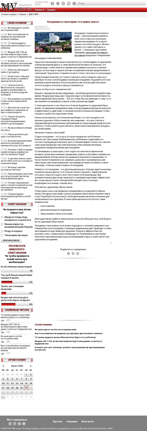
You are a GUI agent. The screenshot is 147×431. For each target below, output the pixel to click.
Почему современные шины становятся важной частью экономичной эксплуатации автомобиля (16, 186)
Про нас (57, 421)
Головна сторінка (8, 14)
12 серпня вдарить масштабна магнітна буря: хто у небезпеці (15, 45)
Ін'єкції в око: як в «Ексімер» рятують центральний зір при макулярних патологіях (16, 63)
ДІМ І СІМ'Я (33, 14)
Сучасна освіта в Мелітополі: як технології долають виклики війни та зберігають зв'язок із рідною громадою (14, 90)
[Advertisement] (73, 291)
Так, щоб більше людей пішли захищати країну (16, 276)
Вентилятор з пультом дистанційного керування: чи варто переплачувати (15, 110)
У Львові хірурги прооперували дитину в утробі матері (16, 196)
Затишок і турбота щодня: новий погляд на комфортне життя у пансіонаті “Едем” (17, 152)
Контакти (87, 421)
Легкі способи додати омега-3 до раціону (15, 71)
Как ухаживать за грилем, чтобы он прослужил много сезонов (16, 101)
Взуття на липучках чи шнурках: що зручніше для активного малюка (14, 36)
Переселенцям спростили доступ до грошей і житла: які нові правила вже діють (17, 176)
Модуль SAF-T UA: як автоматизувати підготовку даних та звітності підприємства (16, 54)
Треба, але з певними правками (12, 287)
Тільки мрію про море (16, 235)
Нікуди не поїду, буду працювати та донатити (17, 218)
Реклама (72, 421)
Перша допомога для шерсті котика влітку (14, 135)
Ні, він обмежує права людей (16, 267)
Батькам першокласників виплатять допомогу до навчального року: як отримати (16, 143)
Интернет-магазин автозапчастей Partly (13, 168)
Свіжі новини (17, 23)
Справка (51, 10)
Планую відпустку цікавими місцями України (18, 225)
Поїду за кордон (13, 231)
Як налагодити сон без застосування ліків (15, 29)
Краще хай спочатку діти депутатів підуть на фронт (15, 298)
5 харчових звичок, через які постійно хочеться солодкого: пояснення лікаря (17, 161)
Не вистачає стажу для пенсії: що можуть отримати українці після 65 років (15, 78)
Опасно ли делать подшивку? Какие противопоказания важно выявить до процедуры (13, 120)
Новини (38, 10)
